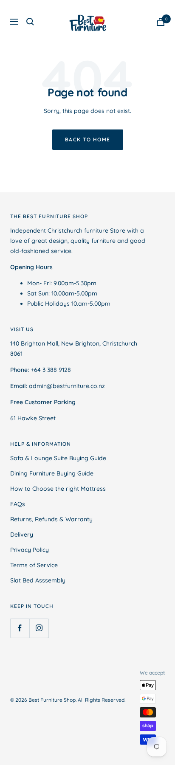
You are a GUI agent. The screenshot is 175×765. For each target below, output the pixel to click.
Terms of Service (34, 565)
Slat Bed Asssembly (37, 580)
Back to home (87, 139)
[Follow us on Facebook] (19, 628)
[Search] (30, 21)
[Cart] (160, 22)
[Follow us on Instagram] (38, 628)
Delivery (21, 534)
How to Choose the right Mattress (58, 488)
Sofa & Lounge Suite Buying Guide (58, 458)
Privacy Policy (29, 550)
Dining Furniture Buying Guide (51, 473)
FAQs (17, 504)
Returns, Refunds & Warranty (51, 519)
